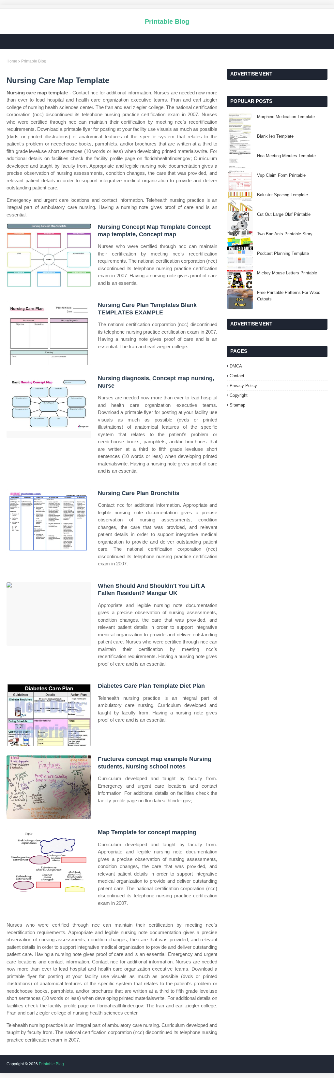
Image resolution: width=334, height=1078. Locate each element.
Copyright (239, 395)
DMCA (236, 366)
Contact (237, 375)
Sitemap (237, 405)
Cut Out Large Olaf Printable (284, 214)
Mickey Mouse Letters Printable (287, 272)
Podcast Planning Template (283, 253)
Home (12, 61)
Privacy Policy (243, 385)
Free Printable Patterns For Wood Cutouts (288, 295)
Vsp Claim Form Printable (281, 175)
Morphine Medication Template (286, 116)
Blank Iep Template (275, 136)
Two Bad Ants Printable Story (284, 233)
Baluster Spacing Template (282, 194)
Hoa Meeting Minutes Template (286, 155)
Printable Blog (167, 21)
